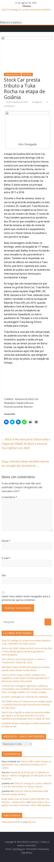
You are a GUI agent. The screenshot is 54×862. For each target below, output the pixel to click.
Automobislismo (12, 74)
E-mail (6, 558)
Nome (6, 540)
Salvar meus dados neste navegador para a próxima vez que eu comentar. (26, 598)
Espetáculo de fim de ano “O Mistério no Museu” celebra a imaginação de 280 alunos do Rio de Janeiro (26, 775)
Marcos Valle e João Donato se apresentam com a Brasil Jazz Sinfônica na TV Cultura (26, 764)
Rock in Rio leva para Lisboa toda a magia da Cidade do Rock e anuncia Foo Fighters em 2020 (26, 443)
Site (4, 575)
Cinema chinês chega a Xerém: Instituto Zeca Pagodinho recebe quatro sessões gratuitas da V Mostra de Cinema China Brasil (25, 678)
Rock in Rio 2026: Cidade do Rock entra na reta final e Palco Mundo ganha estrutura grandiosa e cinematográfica (27, 651)
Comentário (9, 497)
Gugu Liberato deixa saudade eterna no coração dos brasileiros (25, 463)
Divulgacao (37, 102)
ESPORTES (27, 74)
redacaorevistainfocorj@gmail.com (19, 821)
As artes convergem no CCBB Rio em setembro (25, 696)
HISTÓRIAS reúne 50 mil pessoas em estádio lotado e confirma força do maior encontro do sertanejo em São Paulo (27, 704)
